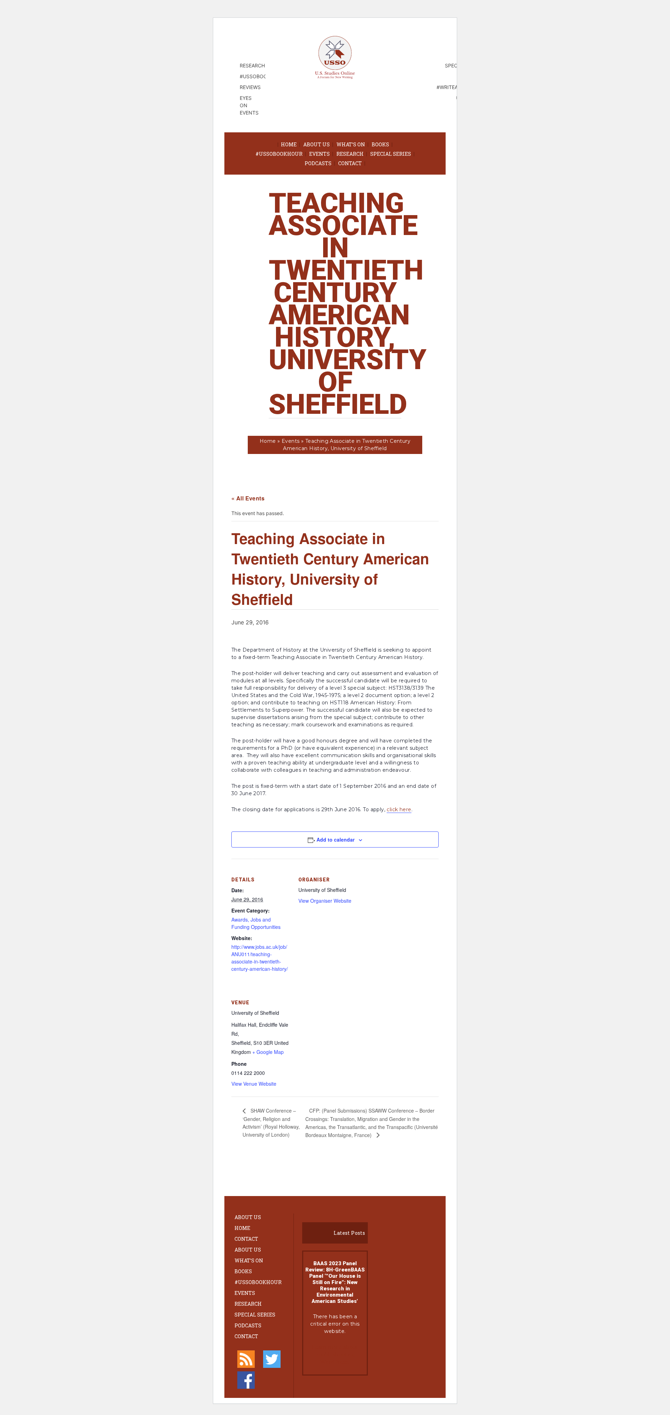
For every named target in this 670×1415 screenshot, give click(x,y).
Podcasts (318, 163)
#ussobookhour (279, 154)
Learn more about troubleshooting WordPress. (335, 1354)
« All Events (248, 498)
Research (350, 154)
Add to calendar (336, 839)
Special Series (390, 154)
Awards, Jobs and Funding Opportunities (256, 923)
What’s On (350, 144)
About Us (316, 144)
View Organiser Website (324, 900)
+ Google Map (268, 1051)
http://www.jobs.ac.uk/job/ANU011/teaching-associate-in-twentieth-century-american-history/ (259, 957)
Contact (350, 163)
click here (399, 809)
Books (380, 144)
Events (319, 154)
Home (289, 144)
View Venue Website (253, 1083)
